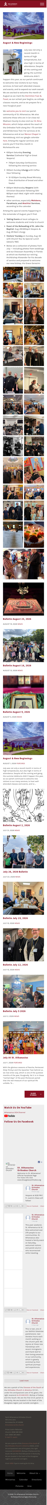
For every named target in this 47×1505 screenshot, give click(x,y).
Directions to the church (14, 1425)
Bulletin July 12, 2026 (15, 964)
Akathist (26, 203)
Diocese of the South (32, 1387)
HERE (11, 1463)
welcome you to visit (16, 111)
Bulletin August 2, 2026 (16, 825)
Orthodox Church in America (20, 1390)
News (20, 624)
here (5, 141)
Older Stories (33, 1094)
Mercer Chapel (31, 134)
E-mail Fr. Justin (11, 1437)
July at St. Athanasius (15, 1057)
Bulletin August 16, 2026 (17, 665)
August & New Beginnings (17, 758)
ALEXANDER (16, 1451)
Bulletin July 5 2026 (14, 1011)
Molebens (36, 200)
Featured (21, 763)
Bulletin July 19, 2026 (15, 918)
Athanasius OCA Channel (14, 1112)
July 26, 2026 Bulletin (15, 871)
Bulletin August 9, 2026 (16, 712)
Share (42, 1206)
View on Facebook (32, 1206)
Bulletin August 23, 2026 (17, 619)
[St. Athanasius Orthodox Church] (11, 1167)
